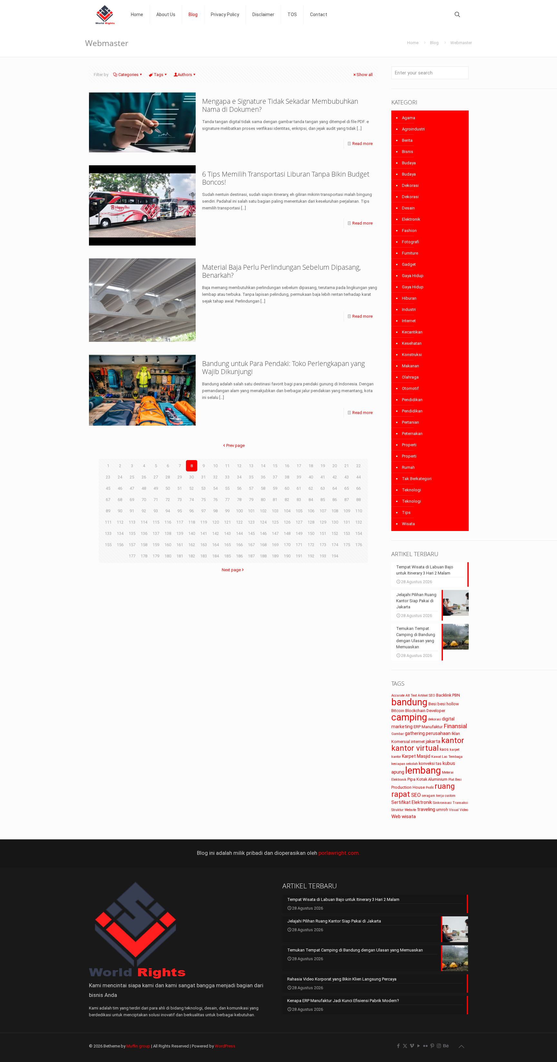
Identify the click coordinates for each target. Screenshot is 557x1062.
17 (299, 465)
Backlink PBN (448, 695)
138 (167, 533)
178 (144, 556)
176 (358, 544)
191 (299, 556)
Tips (406, 512)
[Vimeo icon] (411, 1046)
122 (239, 522)
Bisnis (407, 151)
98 (215, 510)
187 (251, 556)
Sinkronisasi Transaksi (450, 803)
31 (203, 477)
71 (155, 499)
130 (334, 522)
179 (155, 556)
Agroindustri (413, 129)
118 (191, 522)
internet (418, 741)
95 (179, 510)
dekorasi (434, 719)
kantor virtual (415, 748)
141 (203, 533)
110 (358, 510)
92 (144, 510)
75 (203, 499)
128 (311, 522)
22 (358, 465)
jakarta (433, 741)
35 (251, 477)
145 (251, 533)
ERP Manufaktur (428, 726)
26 (144, 477)
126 (287, 522)
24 (120, 477)
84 (310, 499)
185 (227, 556)
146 (263, 533)
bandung (409, 702)
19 (322, 465)
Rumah (408, 467)
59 (275, 488)
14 (263, 465)
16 (287, 465)
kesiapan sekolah (404, 764)
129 (322, 522)
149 (299, 533)
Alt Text (411, 695)
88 (358, 499)
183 (203, 556)
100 (239, 510)
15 (275, 465)
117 (179, 522)
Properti (409, 444)
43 (346, 477)
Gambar (397, 734)
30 (191, 477)
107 (322, 510)
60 (287, 488)
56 (239, 488)
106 (311, 510)
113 (132, 522)
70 (144, 499)
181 (179, 556)
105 (299, 510)
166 (239, 544)
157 (132, 544)
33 (227, 477)
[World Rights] (105, 14)
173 (322, 544)
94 (167, 510)
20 (334, 465)
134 (120, 533)
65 (346, 488)
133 (108, 533)
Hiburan (409, 298)
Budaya (409, 162)
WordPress (225, 1046)
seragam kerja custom (438, 796)
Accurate (398, 695)
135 (132, 533)
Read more (362, 143)
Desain (408, 208)
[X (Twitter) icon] (405, 1046)
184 (215, 556)
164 (215, 544)
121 (227, 522)
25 (132, 477)
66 (358, 488)
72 (167, 499)
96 (191, 510)
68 (120, 499)
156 (120, 544)
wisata (409, 816)
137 (155, 533)
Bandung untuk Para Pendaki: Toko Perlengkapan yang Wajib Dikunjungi (283, 367)
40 (310, 477)
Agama (408, 117)
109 (346, 510)
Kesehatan (412, 343)
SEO (416, 795)
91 (132, 510)
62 (310, 488)
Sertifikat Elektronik (411, 802)
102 (263, 510)
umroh (442, 809)
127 (299, 522)
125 (275, 522)
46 (120, 488)
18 (310, 465)
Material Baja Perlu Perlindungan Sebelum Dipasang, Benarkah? (281, 271)
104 (287, 510)
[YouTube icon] (418, 1046)
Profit (430, 788)
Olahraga (410, 377)
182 (191, 556)
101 (251, 510)
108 (334, 510)
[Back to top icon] (461, 1046)
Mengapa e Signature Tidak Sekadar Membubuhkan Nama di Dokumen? (280, 105)
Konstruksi (412, 354)
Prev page (235, 445)
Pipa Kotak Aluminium (427, 779)
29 (179, 477)
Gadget (409, 264)
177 (132, 556)
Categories (128, 74)
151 (322, 533)
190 (287, 556)
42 (334, 477)
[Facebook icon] (398, 1046)
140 (191, 533)
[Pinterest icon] (432, 1046)
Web (396, 816)
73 (179, 499)
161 (179, 544)
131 (346, 522)
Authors (185, 74)
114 (144, 522)
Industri (409, 309)
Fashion (409, 230)
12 (239, 465)
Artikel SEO (426, 695)
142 (215, 533)
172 (311, 544)
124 (263, 522)
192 (311, 556)
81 (275, 499)
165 (227, 544)
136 (144, 533)
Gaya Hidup (413, 275)
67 (108, 499)
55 (227, 488)
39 (299, 477)
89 (108, 510)
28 (167, 477)
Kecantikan (412, 332)
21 (346, 465)
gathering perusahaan (428, 733)
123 (251, 522)
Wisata (408, 523)
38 (287, 477)
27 (155, 477)
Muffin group (138, 1046)
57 (251, 488)
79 (251, 499)
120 (215, 522)
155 (108, 544)
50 (167, 488)
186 (239, 556)
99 (227, 510)
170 (287, 544)
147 (275, 533)
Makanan (410, 365)
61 (299, 488)
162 (191, 544)
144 (239, 533)
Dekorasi (410, 185)
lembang (423, 770)
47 (132, 488)
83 (299, 499)
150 (311, 533)
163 (203, 544)
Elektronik (411, 219)
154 (358, 533)
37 (275, 477)
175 (346, 544)
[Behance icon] (445, 1046)
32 (215, 477)
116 (167, 522)
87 (346, 499)
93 (155, 510)
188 (263, 556)
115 (155, 522)
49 (155, 488)
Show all (365, 74)
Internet (409, 320)
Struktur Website (403, 810)
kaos (444, 749)
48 (144, 488)
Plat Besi (455, 779)
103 (275, 510)
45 (108, 488)
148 (287, 533)
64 (334, 488)
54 (215, 488)
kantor (452, 740)
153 (346, 533)
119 (203, 522)
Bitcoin (397, 710)
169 (275, 544)
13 (251, 465)
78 (239, 499)
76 (215, 499)
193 (322, 556)
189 (275, 556)
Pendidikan (412, 399)
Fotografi (410, 241)
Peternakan (412, 433)
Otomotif (410, 388)
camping (409, 717)
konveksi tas (430, 763)
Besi (432, 703)
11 (227, 465)
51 (179, 488)
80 (263, 499)
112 (120, 522)
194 (334, 556)
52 (191, 488)
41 (322, 477)
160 (167, 544)
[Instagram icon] (438, 1046)
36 (263, 477)
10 (215, 465)
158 (144, 544)
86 (334, 499)
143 (227, 533)
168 (263, 544)
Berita (407, 140)
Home (412, 42)
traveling (426, 809)
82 (287, 499)
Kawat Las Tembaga (447, 757)
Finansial (455, 726)
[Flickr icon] (425, 1046)
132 (358, 522)
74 (191, 499)
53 (203, 488)
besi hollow (448, 703)
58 (263, 488)
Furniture (410, 253)
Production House (408, 787)
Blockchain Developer (425, 710)
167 (251, 544)
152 (334, 533)
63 (322, 488)
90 (120, 510)
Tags (158, 74)
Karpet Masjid (416, 756)
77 (227, 499)
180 (167, 556)
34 (239, 477)
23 (108, 477)
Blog (434, 42)
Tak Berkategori (417, 478)
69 (132, 499)
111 (108, 522)
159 (155, 544)
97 (203, 510)
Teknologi (411, 490)
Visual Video (458, 810)
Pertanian (410, 422)
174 (334, 544)
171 (299, 544)
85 (322, 499)
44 (358, 477)
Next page (231, 569)
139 (179, 533)
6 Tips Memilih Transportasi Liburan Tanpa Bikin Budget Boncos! (285, 178)
